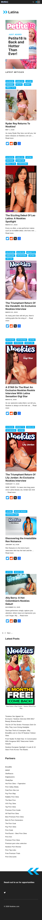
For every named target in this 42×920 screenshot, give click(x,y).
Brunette (31, 252)
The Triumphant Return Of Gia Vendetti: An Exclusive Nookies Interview (20, 306)
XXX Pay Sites (10, 803)
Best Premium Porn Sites (14, 817)
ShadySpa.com (12, 514)
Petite (19, 84)
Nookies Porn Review (13, 847)
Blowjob (9, 81)
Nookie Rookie (20, 511)
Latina (29, 81)
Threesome (22, 163)
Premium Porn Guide (13, 810)
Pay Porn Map (10, 793)
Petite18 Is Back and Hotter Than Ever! (17, 46)
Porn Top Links (10, 850)
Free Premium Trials (12, 853)
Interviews (21, 255)
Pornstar (20, 160)
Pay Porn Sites (10, 827)
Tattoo (9, 258)
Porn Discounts (11, 857)
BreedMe (8, 767)
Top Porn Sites (10, 807)
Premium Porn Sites (12, 840)
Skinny (27, 84)
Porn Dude (9, 830)
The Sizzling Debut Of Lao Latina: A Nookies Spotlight (20, 218)
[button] (33, 2)
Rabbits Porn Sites (12, 797)
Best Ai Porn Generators (14, 820)
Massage (9, 84)
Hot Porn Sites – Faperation (15, 784)
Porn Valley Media (11, 787)
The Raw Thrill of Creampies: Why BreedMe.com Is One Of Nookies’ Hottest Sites (20, 733)
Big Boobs (10, 252)
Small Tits (10, 87)
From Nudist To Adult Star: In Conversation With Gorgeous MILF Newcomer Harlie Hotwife (21, 741)
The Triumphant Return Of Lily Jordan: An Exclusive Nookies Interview (20, 477)
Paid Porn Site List (12, 790)
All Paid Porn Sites (12, 813)
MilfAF (7, 770)
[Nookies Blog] (4, 2)
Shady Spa (29, 343)
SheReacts (9, 774)
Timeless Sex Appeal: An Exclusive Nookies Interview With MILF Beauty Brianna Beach (19, 718)
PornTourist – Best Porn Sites (16, 833)
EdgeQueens (10, 777)
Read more (9, 138)
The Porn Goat (10, 823)
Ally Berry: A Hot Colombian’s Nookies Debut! (17, 600)
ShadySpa (9, 780)
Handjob (19, 81)
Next (10, 633)
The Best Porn (10, 800)
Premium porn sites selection (16, 843)
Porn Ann (8, 837)
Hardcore (10, 255)
